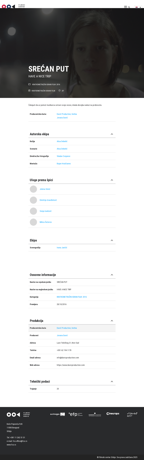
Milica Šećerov (46, 222)
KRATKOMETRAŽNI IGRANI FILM (44, 84)
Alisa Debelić (62, 141)
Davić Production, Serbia (67, 114)
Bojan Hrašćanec (64, 163)
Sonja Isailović (46, 211)
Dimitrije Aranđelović (48, 200)
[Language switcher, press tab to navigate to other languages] (138, 7)
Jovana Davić (62, 117)
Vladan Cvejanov (63, 156)
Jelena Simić (45, 189)
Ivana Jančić (62, 247)
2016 (58, 84)
